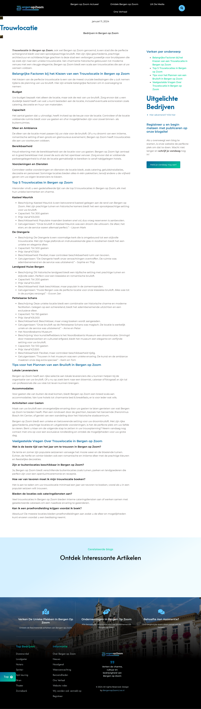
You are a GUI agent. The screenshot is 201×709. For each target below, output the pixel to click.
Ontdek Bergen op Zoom (124, 4)
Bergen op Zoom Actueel (84, 4)
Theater (19, 685)
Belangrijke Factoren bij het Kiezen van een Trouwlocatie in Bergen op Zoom (169, 61)
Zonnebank (21, 691)
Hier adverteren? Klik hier (162, 115)
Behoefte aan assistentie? (161, 619)
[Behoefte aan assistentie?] (161, 612)
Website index (60, 685)
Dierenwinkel (22, 653)
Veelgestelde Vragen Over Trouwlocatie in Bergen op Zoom (167, 86)
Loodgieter (21, 659)
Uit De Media (157, 4)
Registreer (58, 696)
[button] (182, 8)
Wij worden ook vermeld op (67, 691)
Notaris (19, 664)
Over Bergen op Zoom (64, 653)
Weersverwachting (62, 669)
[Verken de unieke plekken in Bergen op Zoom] (46, 612)
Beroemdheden (60, 675)
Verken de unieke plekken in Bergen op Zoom (45, 621)
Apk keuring (22, 675)
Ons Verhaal (120, 11)
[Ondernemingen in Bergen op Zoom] (106, 612)
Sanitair (19, 669)
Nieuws (56, 659)
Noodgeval (58, 664)
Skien (18, 680)
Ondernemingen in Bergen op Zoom (107, 619)
